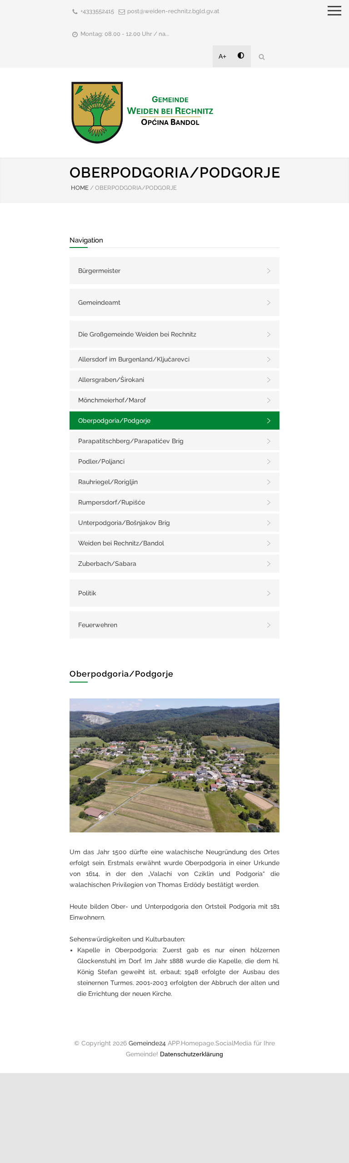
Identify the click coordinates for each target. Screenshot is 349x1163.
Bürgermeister (99, 270)
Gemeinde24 (147, 1043)
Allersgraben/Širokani (111, 379)
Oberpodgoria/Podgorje (114, 420)
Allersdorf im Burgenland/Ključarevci (133, 359)
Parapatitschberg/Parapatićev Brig (131, 441)
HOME (80, 187)
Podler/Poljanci (101, 461)
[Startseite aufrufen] (142, 112)
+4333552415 (97, 11)
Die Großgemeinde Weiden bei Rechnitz (137, 334)
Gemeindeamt (99, 302)
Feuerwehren (97, 625)
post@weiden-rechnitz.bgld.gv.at (173, 11)
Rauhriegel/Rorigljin (108, 481)
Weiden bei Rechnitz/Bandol (121, 543)
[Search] (262, 56)
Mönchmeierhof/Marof (112, 400)
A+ (222, 56)
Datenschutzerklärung (191, 1054)
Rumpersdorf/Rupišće (111, 502)
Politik (87, 593)
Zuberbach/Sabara (107, 563)
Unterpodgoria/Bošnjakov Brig (124, 522)
